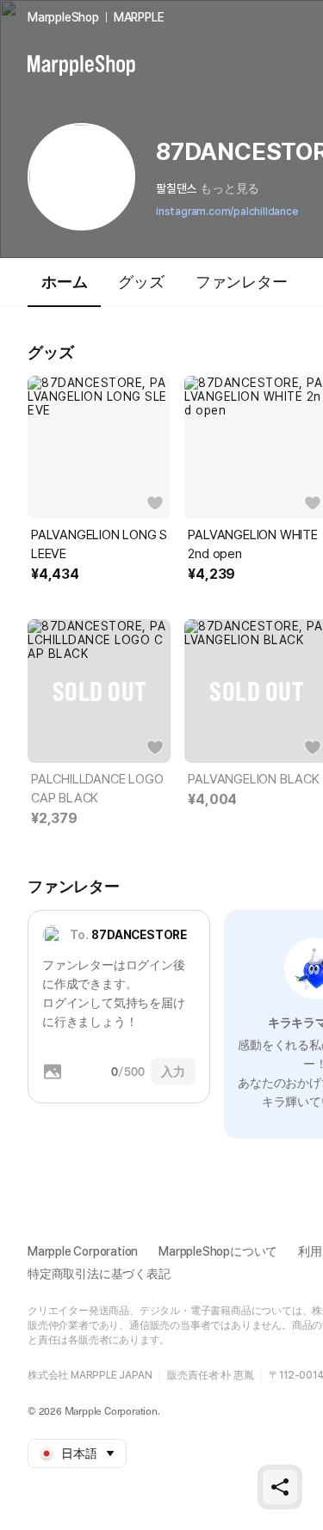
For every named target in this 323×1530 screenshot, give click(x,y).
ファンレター (242, 282)
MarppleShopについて (217, 1251)
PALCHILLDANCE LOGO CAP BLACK (97, 788)
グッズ (141, 282)
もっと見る (229, 188)
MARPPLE (139, 17)
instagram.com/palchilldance (227, 212)
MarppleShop (63, 17)
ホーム (64, 282)
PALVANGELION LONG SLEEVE (99, 544)
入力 (173, 1071)
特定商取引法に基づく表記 (99, 1274)
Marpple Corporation (83, 1251)
